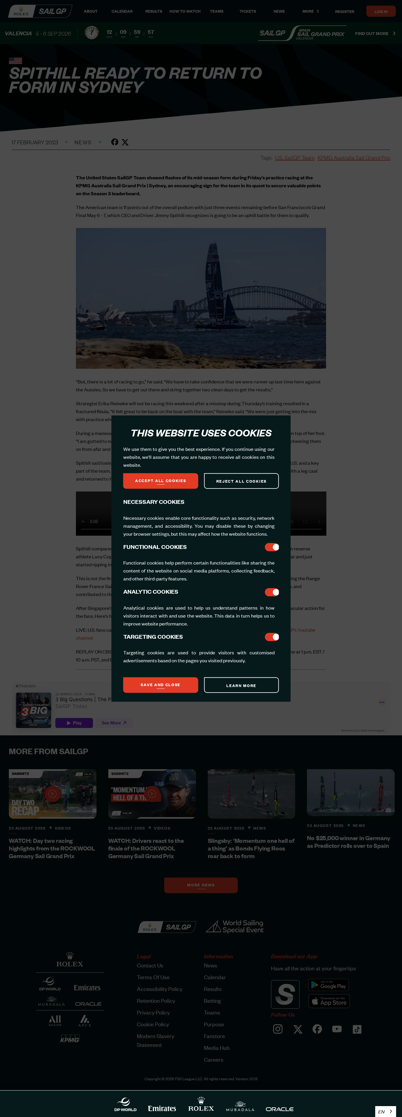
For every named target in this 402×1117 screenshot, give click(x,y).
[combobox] (385, 1111)
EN (381, 1111)
